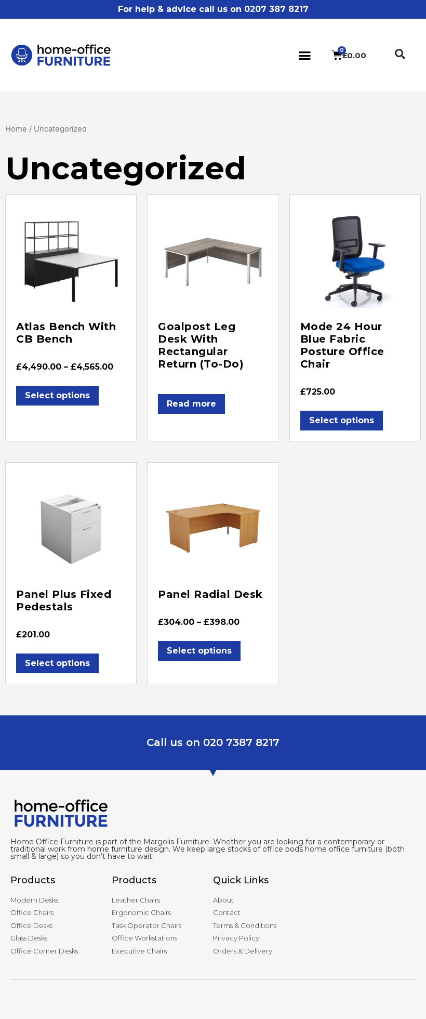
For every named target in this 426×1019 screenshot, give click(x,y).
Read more (191, 404)
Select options (57, 395)
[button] (305, 55)
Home (16, 129)
